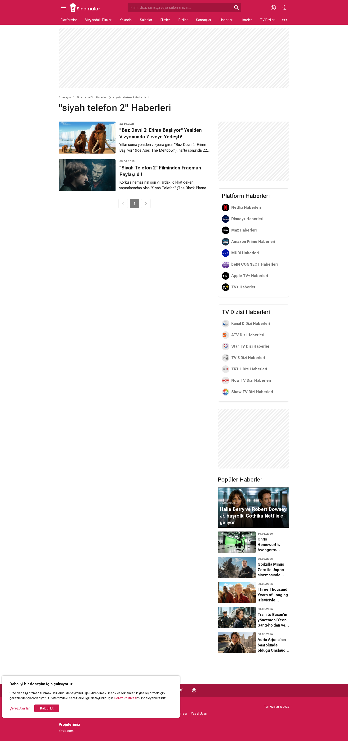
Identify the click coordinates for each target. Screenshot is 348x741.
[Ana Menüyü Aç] (63, 7)
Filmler (165, 20)
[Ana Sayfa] (85, 7)
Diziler (183, 20)
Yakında (126, 20)
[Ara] (236, 7)
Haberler (226, 20)
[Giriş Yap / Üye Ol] (273, 7)
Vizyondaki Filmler (98, 20)
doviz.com (66, 731)
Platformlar (69, 20)
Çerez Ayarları (20, 708)
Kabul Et (47, 708)
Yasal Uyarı (199, 713)
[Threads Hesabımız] (194, 690)
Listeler (246, 20)
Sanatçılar (203, 20)
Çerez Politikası (125, 698)
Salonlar (146, 20)
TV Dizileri (267, 20)
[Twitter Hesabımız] (180, 690)
